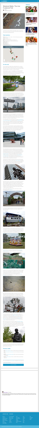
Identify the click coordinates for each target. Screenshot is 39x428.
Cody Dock (10, 189)
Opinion (24, 417)
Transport (31, 418)
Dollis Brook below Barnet (10, 354)
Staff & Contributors (5, 420)
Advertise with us (5, 419)
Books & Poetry (11, 418)
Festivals (10, 421)
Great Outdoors (18, 418)
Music (17, 422)
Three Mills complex (20, 321)
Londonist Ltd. (20, 426)
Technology (31, 417)
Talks (30, 416)
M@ (5, 9)
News (23, 416)
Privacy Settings (4, 423)
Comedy (10, 419)
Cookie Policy (4, 422)
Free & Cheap (17, 417)
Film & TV (10, 422)
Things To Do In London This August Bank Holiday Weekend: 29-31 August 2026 (31, 44)
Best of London (11, 417)
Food (16, 416)
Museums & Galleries (18, 421)
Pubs (23, 419)
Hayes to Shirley (8, 356)
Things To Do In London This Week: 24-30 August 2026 (31, 24)
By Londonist (27, 25)
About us (4, 416)
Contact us (4, 417)
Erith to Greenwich (8, 350)
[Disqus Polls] (19, 381)
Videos (30, 419)
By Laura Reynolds (27, 15)
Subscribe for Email (5, 418)
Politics (24, 418)
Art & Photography (11, 416)
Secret (23, 420)
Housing (17, 420)
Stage (23, 422)
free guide (12, 360)
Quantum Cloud (19, 120)
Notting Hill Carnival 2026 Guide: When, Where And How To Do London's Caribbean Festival (31, 14)
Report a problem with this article (7, 362)
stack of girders (18, 160)
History (17, 419)
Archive (3, 421)
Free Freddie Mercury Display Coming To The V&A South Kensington (31, 34)
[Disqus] (19, 400)
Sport (23, 421)
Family (10, 420)
